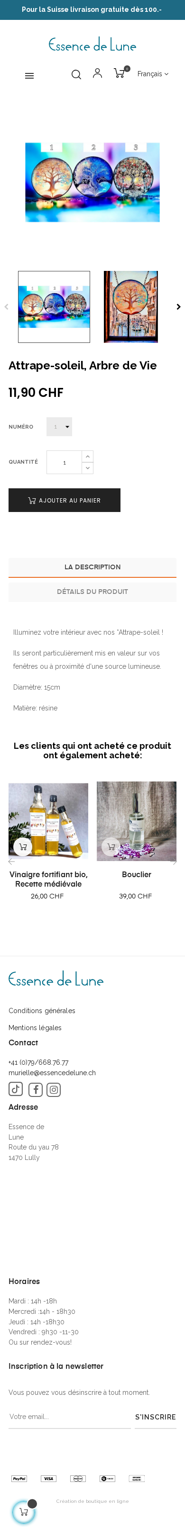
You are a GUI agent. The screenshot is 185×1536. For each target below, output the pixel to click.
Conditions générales (42, 1011)
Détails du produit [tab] (92, 592)
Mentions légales (35, 1028)
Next (179, 307)
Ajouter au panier (69, 500)
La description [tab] (93, 567)
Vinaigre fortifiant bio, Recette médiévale (48, 880)
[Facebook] (35, 1090)
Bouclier (136, 875)
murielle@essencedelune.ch (52, 1073)
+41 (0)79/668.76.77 (38, 1062)
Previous (6, 307)
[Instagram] (53, 1090)
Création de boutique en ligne (92, 1501)
